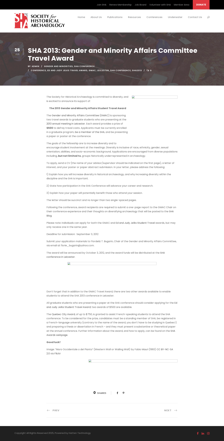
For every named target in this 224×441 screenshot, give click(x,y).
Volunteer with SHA (160, 4)
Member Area (181, 4)
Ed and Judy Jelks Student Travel (135, 223)
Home (81, 17)
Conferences (154, 17)
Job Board (140, 4)
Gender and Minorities (58, 66)
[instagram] (208, 433)
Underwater (175, 17)
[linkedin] (203, 433)
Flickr (57, 353)
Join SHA (101, 4)
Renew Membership (120, 4)
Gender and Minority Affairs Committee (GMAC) (81, 115)
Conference (38, 70)
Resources (134, 17)
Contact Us (195, 17)
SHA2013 (137, 70)
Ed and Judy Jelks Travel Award (67, 70)
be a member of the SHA (90, 132)
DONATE (201, 4)
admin (35, 66)
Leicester (103, 70)
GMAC (92, 70)
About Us (96, 17)
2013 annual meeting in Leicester (65, 123)
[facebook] (198, 433)
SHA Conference (84, 66)
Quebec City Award (63, 314)
